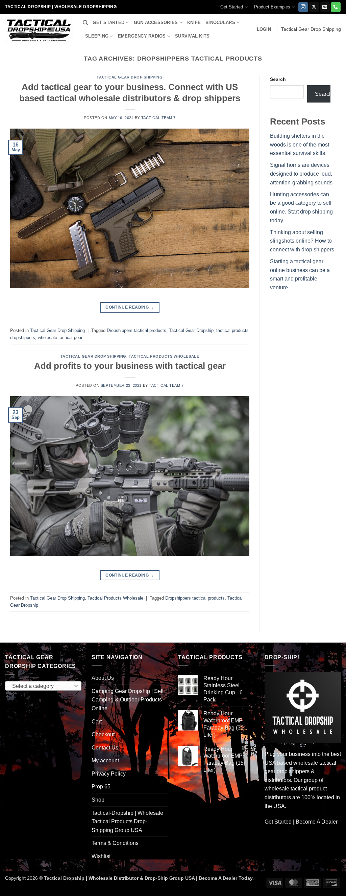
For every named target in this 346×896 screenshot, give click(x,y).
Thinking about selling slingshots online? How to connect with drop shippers (302, 240)
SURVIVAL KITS (192, 36)
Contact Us (105, 748)
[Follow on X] (314, 7)
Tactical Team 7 (158, 118)
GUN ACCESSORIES (156, 22)
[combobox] (43, 686)
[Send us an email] (325, 7)
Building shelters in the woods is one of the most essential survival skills (299, 144)
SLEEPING (96, 36)
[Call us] (336, 7)
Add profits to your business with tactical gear (130, 366)
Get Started (231, 6)
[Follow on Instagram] (303, 7)
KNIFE (194, 22)
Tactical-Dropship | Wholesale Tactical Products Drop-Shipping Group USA (127, 821)
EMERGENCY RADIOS (142, 36)
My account (105, 760)
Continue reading (129, 307)
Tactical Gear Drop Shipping (130, 77)
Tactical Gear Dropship (191, 330)
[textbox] (41, 686)
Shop (98, 800)
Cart (97, 721)
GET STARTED (108, 22)
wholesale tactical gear (60, 337)
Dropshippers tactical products (136, 330)
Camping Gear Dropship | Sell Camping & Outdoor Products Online (128, 699)
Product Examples (272, 6)
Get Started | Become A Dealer (301, 822)
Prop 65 (101, 786)
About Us (103, 678)
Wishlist (101, 856)
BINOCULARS (220, 22)
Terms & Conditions (115, 843)
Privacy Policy (109, 774)
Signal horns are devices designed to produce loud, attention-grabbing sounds (301, 173)
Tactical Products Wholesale (164, 356)
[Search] (85, 22)
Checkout (103, 734)
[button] (264, 29)
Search (278, 79)
